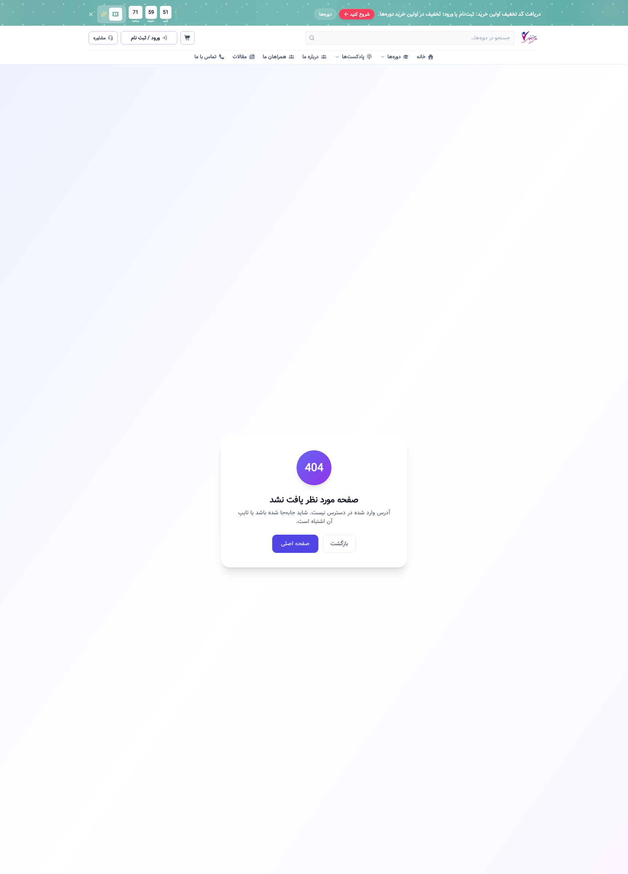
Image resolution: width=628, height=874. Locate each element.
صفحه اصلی (295, 543)
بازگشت (339, 543)
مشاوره (99, 37)
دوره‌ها (325, 14)
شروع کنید (360, 14)
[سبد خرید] (187, 37)
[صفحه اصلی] (528, 37)
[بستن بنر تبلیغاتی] (90, 14)
